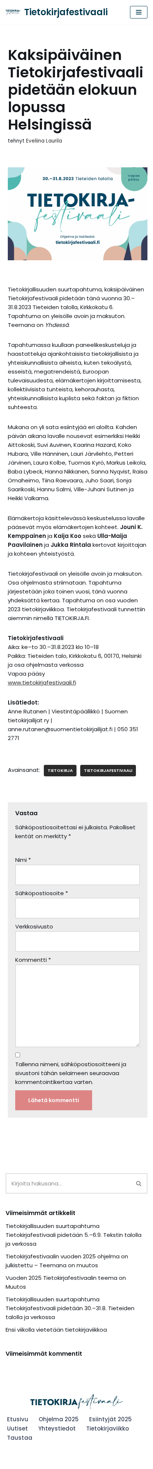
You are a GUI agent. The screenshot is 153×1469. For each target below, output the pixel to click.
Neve (13, 1461)
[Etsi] (139, 1183)
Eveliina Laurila (44, 140)
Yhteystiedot (57, 1428)
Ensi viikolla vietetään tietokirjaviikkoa (56, 1330)
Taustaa (19, 1438)
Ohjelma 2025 (59, 1419)
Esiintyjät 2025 (110, 1419)
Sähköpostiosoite (41, 893)
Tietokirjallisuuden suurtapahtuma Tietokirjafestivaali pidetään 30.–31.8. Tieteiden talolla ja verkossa (70, 1308)
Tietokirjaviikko (107, 1428)
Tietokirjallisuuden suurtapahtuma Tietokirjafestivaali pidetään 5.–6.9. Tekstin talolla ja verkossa (73, 1235)
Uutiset (17, 1428)
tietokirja (60, 770)
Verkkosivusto (34, 926)
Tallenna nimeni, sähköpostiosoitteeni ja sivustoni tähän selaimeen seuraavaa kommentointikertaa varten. (70, 1073)
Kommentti (33, 960)
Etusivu (17, 1419)
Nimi (23, 860)
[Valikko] (138, 12)
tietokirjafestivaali (108, 770)
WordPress (58, 1461)
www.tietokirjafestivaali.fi (42, 682)
